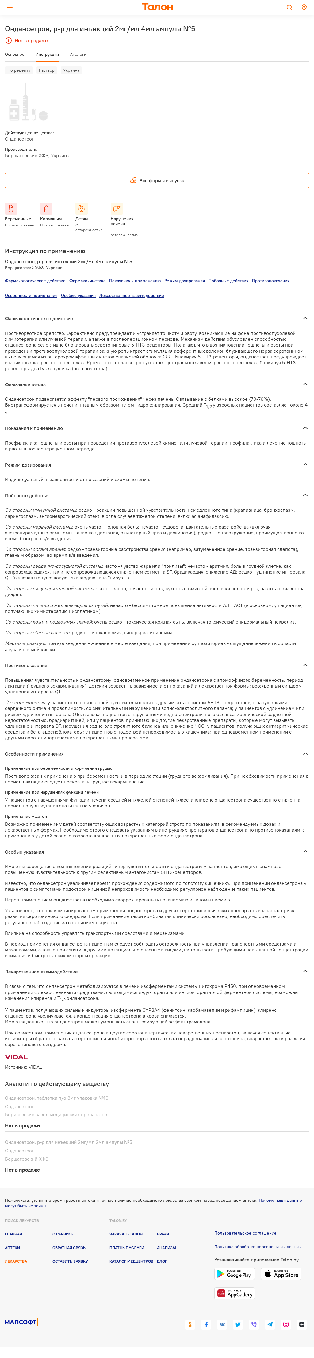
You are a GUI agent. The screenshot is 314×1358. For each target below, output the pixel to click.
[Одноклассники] (190, 1324)
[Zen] (301, 1324)
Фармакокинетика (87, 280)
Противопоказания (270, 280)
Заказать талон (126, 1233)
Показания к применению (135, 280)
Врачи (163, 1233)
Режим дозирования (184, 280)
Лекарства (16, 1261)
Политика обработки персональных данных (257, 1247)
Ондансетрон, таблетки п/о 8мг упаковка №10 (57, 1098)
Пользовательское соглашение (245, 1233)
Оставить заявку (70, 1261)
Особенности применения (31, 295)
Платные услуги (126, 1247)
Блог (162, 1261)
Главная (13, 1233)
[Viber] (254, 1324)
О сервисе (63, 1233)
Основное (15, 54)
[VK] (222, 1324)
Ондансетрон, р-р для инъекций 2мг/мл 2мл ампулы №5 (68, 1142)
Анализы (166, 1247)
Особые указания (78, 295)
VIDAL (35, 1067)
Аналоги (78, 54)
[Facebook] (206, 1324)
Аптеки (12, 1247)
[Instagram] (285, 1324)
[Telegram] (269, 1324)
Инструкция (47, 54)
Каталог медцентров (131, 1261)
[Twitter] (238, 1324)
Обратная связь (69, 1247)
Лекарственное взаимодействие (131, 295)
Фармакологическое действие (35, 280)
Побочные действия (228, 280)
